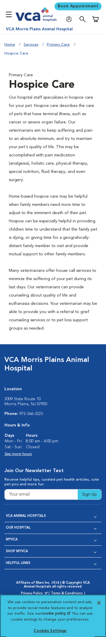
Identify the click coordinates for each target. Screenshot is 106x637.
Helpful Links (18, 563)
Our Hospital (18, 528)
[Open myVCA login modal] (70, 19)
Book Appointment (78, 6)
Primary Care (58, 45)
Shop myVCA (17, 551)
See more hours (18, 454)
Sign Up (89, 494)
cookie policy (55, 614)
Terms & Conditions (67, 593)
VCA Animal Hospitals (26, 516)
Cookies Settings (50, 631)
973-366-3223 (31, 414)
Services (31, 45)
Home (9, 45)
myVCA (12, 539)
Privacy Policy (35, 593)
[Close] (98, 602)
